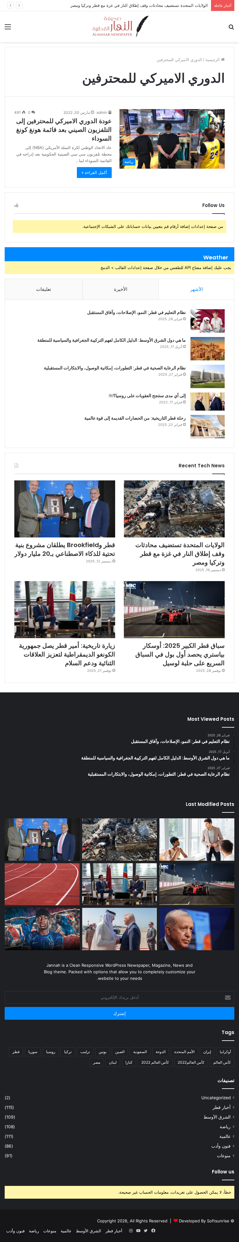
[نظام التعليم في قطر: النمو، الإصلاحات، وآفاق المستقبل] (207, 321)
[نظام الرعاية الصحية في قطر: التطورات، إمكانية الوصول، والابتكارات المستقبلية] (207, 376)
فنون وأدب (221, 1145)
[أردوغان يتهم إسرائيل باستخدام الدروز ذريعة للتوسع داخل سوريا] (196, 929)
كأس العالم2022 (191, 1062)
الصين (119, 1051)
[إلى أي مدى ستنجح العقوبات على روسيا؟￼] (207, 401)
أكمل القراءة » (94, 172)
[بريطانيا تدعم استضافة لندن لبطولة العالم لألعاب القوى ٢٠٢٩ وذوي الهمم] (42, 884)
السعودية (140, 1051)
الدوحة (161, 1051)
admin (101, 112)
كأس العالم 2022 (155, 1062)
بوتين (102, 1051)
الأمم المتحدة (184, 1051)
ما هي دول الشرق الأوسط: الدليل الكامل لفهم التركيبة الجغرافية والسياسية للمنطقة (111, 340)
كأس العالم (222, 1062)
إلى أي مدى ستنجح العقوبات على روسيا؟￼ (147, 395)
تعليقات (43, 289)
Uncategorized (216, 1097)
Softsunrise (218, 1220)
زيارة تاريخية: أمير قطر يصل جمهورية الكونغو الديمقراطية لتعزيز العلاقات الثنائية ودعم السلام (67, 654)
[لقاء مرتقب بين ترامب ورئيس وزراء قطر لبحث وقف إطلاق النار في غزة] (119, 929)
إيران (207, 1051)
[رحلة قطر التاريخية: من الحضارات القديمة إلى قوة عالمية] (207, 426)
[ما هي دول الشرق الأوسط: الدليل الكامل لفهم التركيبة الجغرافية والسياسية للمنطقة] (207, 348)
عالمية (225, 1136)
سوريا (32, 1051)
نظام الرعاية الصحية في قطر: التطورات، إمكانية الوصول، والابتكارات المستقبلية (115, 368)
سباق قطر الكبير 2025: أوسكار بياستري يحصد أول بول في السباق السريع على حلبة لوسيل (180, 654)
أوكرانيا (225, 1051)
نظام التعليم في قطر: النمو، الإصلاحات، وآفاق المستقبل (136, 312)
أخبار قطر (222, 1107)
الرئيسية (213, 59)
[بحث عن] (231, 29)
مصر (96, 1062)
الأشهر (196, 289)
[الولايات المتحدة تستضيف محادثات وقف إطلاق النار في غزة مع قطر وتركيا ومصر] (174, 508)
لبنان (113, 1062)
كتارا (129, 1062)
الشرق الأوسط (217, 1116)
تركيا (68, 1051)
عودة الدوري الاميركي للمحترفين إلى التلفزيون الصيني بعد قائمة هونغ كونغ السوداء (64, 130)
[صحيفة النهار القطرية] (119, 27)
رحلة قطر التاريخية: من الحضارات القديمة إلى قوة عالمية (135, 418)
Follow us (223, 1171)
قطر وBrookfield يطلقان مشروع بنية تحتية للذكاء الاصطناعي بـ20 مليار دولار (64, 549)
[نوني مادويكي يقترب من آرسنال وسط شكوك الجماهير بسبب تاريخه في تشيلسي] (42, 929)
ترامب (85, 1051)
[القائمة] (8, 29)
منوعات (224, 1155)
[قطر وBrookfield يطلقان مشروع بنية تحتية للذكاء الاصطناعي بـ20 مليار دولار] (64, 508)
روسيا (50, 1051)
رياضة (225, 1126)
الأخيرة (120, 289)
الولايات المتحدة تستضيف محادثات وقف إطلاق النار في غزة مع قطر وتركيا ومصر (139, 5)
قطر (16, 1051)
